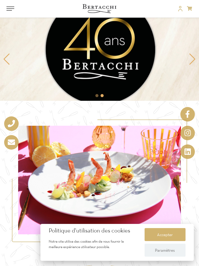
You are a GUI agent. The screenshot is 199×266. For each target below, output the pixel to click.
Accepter (165, 234)
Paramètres (165, 250)
